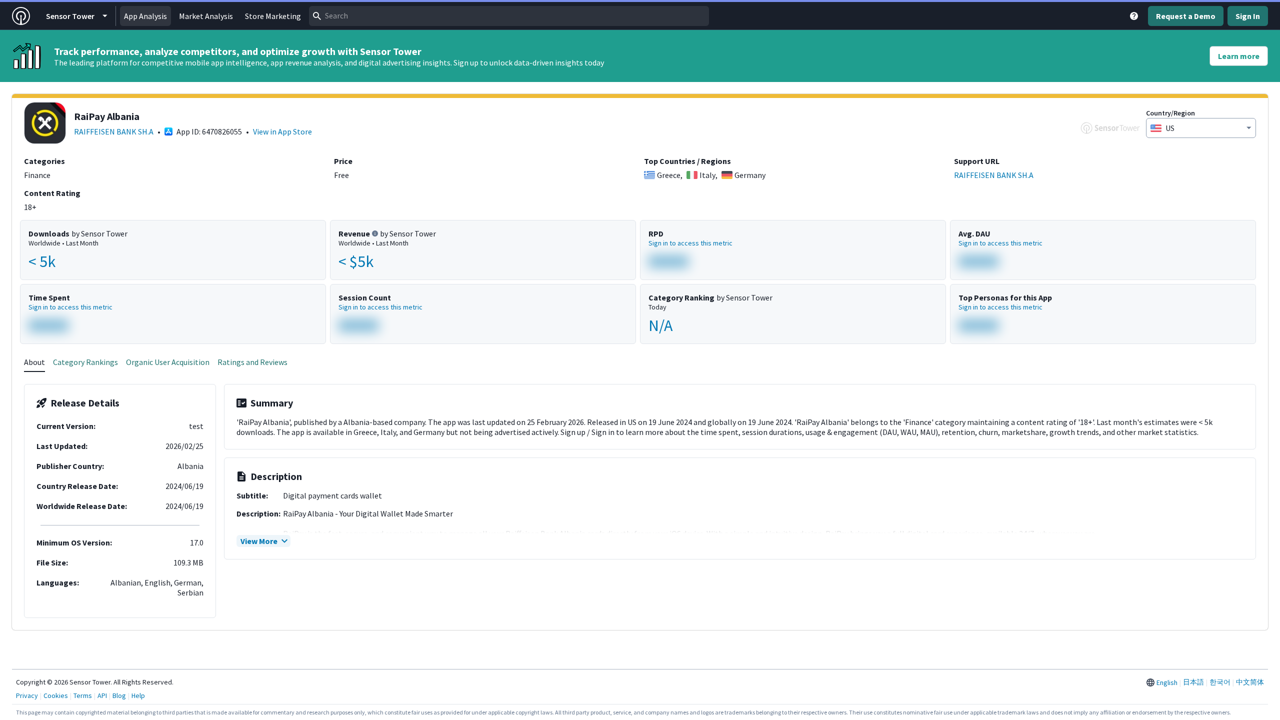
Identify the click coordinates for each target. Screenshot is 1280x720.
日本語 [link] (1193, 682)
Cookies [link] (56, 695)
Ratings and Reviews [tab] (253, 362)
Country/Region (1170, 113)
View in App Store (282, 131)
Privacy (27, 695)
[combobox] (509, 16)
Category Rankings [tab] (85, 362)
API (102, 695)
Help (138, 695)
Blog (119, 695)
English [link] (1167, 682)
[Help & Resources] (1134, 16)
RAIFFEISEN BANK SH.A (114, 131)
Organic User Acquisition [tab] (168, 362)
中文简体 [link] (1250, 682)
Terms (83, 695)
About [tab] (34, 362)
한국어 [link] (1220, 682)
